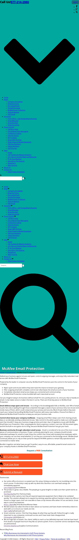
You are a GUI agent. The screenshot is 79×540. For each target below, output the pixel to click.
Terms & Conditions (58, 539)
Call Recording (13, 129)
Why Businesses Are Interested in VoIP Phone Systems (23, 535)
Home (6, 97)
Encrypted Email (13, 106)
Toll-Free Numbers (14, 144)
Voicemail (7, 116)
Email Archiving (13, 104)
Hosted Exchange (14, 108)
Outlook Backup (13, 112)
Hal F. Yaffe (8, 511)
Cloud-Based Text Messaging (18, 131)
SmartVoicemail (13, 125)
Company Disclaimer (15, 102)
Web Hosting (12, 165)
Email (6, 99)
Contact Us (8, 170)
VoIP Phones (12, 148)
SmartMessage (13, 121)
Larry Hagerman (10, 488)
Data (5, 150)
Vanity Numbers (13, 146)
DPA (68, 539)
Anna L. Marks (9, 505)
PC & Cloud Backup (14, 159)
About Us (7, 167)
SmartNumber (13, 123)
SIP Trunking (12, 138)
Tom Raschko (8, 494)
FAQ (36, 539)
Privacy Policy (44, 539)
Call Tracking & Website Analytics (19, 155)
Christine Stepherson (11, 526)
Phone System (9, 127)
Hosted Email (11, 372)
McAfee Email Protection (16, 110)
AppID (10, 153)
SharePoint (12, 163)
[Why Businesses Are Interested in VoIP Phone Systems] (24, 533)
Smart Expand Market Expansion (19, 142)
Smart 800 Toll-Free (15, 140)
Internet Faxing (13, 136)
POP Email (11, 114)
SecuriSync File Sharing (16, 161)
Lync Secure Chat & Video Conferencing (22, 157)
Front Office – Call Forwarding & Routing (22, 119)
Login (75, 2)
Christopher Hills (10, 517)
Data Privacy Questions (16, 172)
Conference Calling (14, 133)
